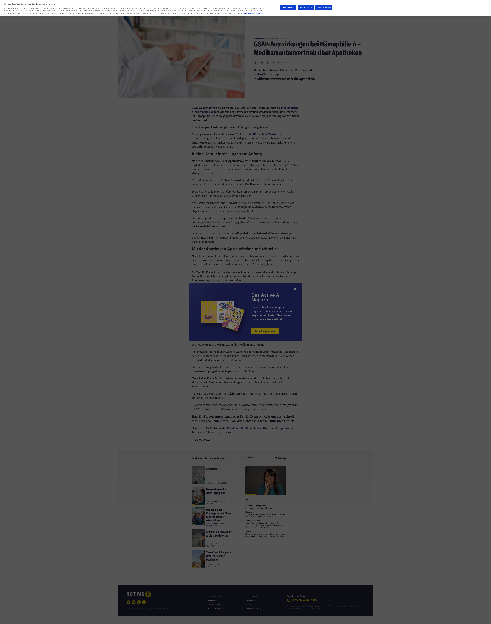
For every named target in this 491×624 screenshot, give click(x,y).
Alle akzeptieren (287, 7)
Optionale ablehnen (305, 7)
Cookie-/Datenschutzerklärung (253, 13)
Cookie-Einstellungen (324, 7)
